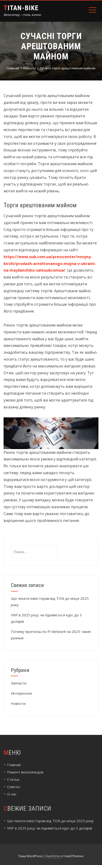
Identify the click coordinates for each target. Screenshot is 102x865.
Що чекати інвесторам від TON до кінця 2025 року (50, 820)
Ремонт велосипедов (25, 772)
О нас (12, 794)
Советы (13, 786)
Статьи (13, 779)
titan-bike (21, 8)
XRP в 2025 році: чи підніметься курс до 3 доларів (49, 828)
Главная (14, 764)
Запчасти (18, 683)
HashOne (53, 856)
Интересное (21, 693)
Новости (18, 703)
